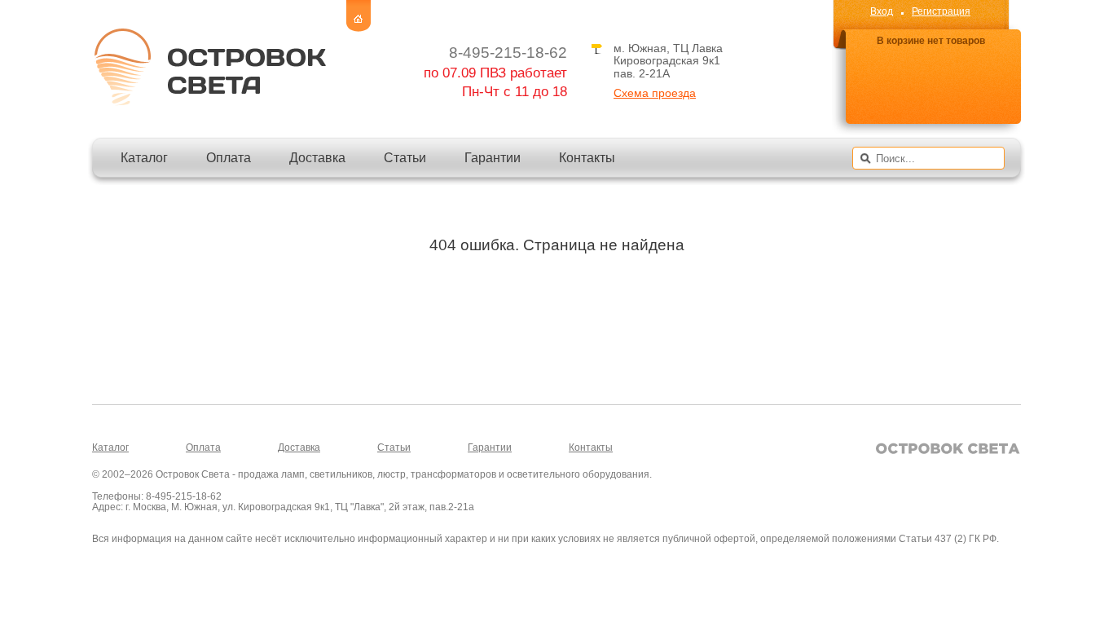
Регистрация (941, 11)
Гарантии (492, 158)
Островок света (209, 67)
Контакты (587, 158)
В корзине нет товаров (931, 41)
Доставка (317, 158)
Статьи (405, 158)
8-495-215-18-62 (508, 52)
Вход (881, 11)
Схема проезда (655, 93)
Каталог (144, 158)
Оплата (228, 158)
